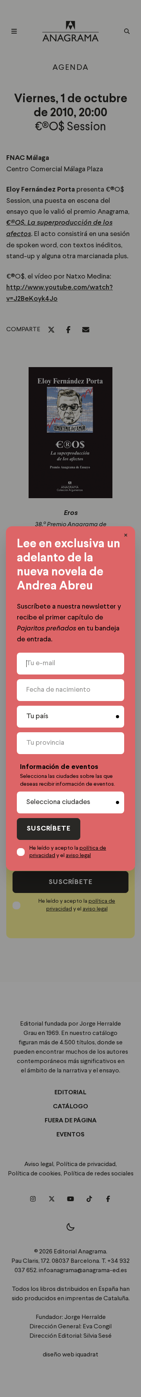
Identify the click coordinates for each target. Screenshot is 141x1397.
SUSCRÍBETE (48, 828)
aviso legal (78, 855)
